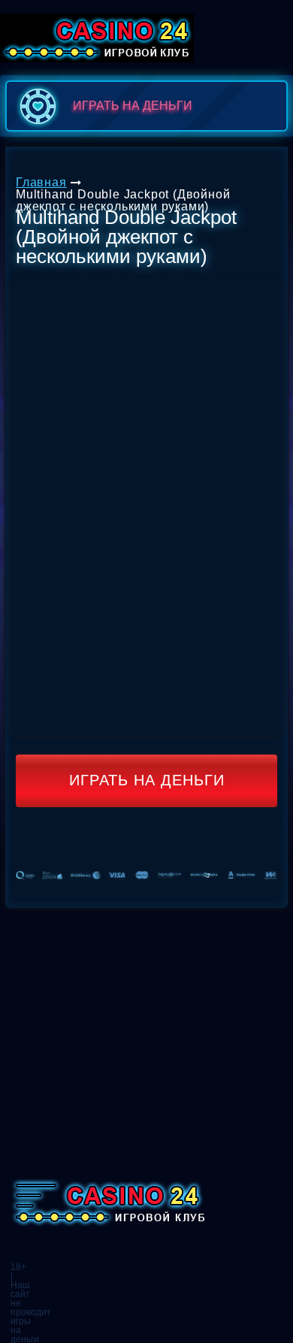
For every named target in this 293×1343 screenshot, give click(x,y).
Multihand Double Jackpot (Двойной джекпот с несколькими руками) (123, 200)
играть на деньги (132, 105)
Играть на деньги (147, 780)
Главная (41, 182)
